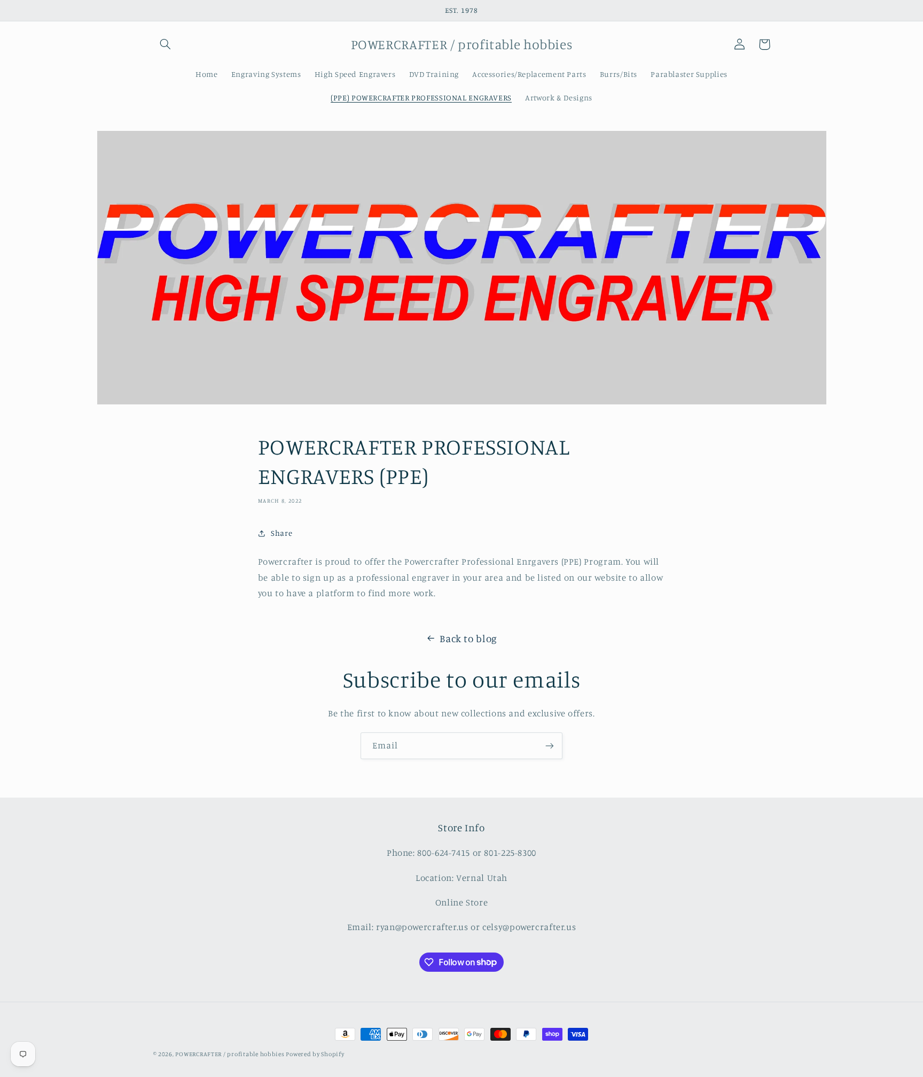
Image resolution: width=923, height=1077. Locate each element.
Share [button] (281, 532)
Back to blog (468, 638)
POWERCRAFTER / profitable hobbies (230, 1054)
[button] (165, 44)
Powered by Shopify (315, 1054)
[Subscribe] (549, 745)
